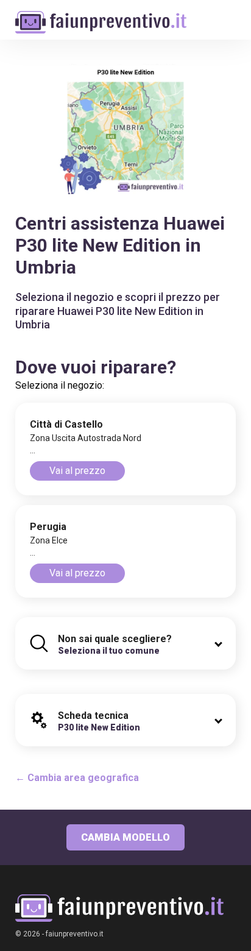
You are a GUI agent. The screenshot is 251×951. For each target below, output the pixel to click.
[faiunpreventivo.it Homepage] (119, 908)
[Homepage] (100, 16)
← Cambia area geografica (77, 777)
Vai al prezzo (77, 470)
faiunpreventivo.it (75, 934)
